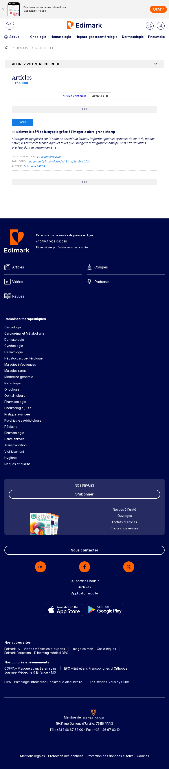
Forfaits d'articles (124, 522)
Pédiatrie (10, 426)
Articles (18, 267)
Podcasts (102, 281)
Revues (18, 296)
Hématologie (61, 37)
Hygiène (10, 458)
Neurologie (12, 383)
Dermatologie (133, 37)
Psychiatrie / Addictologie (23, 420)
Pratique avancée (17, 414)
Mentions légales (32, 756)
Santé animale (14, 439)
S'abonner (84, 494)
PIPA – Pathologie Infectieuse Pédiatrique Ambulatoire (43, 682)
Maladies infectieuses (20, 364)
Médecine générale (18, 377)
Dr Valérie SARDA (34, 166)
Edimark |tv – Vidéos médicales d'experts (34, 649)
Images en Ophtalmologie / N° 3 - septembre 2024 (59, 161)
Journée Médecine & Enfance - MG (30, 672)
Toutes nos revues (124, 528)
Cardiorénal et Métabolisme (24, 333)
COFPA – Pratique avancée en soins (30, 668)
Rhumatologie (14, 433)
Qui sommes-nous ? (84, 581)
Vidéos (17, 281)
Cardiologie (12, 327)
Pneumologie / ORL (18, 408)
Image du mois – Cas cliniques (94, 649)
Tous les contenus (73, 96)
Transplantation (15, 445)
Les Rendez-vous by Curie (109, 682)
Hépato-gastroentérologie (96, 37)
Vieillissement (14, 451)
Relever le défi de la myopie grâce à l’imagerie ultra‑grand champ (65, 132)
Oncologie (38, 37)
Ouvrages (125, 516)
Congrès (101, 267)
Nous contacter (84, 550)
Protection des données (65, 756)
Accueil (15, 37)
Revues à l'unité (124, 509)
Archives (84, 587)
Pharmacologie (15, 402)
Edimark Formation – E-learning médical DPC (36, 653)
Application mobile (84, 593)
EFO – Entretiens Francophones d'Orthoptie (95, 668)
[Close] (3, 9)
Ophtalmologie (15, 395)
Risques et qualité (17, 464)
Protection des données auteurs (110, 756)
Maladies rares (15, 370)
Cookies (143, 756)
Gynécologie (13, 346)
